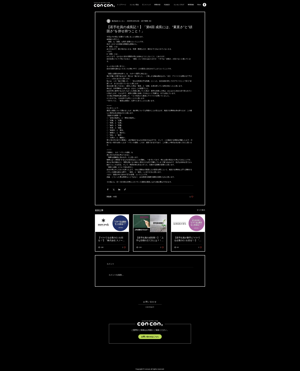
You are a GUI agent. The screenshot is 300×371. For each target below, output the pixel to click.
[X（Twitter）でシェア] (113, 189)
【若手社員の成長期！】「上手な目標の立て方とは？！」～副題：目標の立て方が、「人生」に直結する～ (150, 239)
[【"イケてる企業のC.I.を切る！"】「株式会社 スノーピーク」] (112, 224)
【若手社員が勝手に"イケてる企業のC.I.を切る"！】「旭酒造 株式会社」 (187, 239)
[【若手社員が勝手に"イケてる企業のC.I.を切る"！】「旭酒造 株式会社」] (188, 224)
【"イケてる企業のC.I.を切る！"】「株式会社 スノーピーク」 (111, 239)
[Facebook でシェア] (108, 189)
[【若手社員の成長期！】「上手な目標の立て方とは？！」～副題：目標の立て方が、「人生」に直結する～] (150, 224)
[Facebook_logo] (204, 4)
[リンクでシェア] (125, 189)
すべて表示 (201, 210)
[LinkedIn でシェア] (119, 189)
